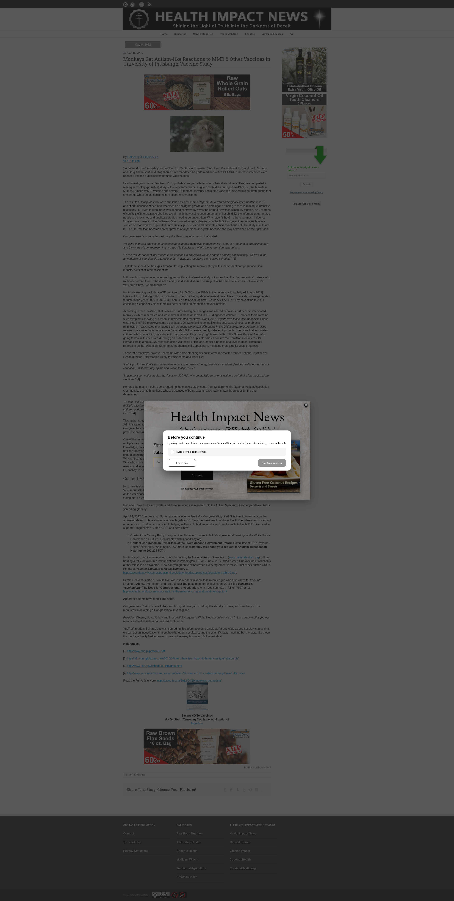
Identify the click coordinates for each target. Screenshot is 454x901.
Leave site (182, 462)
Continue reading (272, 462)
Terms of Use (224, 443)
